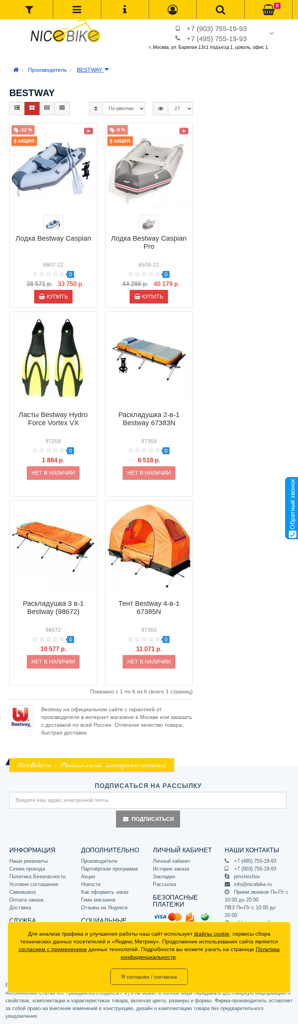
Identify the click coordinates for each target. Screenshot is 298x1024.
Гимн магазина (98, 900)
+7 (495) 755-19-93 (217, 39)
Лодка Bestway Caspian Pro (149, 242)
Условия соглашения (33, 884)
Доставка (20, 907)
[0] (268, 10)
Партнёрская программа (109, 869)
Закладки (164, 876)
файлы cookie (211, 934)
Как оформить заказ (104, 892)
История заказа (171, 869)
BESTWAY (90, 70)
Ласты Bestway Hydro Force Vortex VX (53, 419)
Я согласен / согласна (149, 977)
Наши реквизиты (28, 861)
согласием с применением (53, 949)
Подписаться (153, 819)
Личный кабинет (172, 861)
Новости (90, 884)
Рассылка (164, 884)
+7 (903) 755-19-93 (217, 29)
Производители (99, 861)
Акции (88, 876)
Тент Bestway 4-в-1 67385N (149, 607)
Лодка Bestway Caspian (53, 238)
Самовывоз (22, 892)
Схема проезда (27, 869)
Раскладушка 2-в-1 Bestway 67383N (149, 419)
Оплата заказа (26, 900)
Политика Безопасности (37, 876)
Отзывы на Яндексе (104, 907)
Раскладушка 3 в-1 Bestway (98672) (53, 607)
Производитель (47, 70)
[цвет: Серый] (53, 224)
